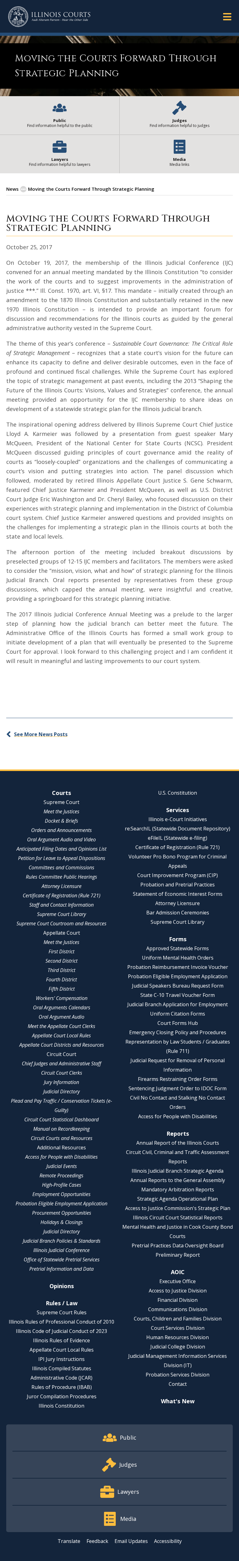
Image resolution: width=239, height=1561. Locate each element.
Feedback (97, 1541)
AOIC (178, 1272)
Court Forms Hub (177, 1023)
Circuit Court (61, 1054)
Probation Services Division (177, 1374)
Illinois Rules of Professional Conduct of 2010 (61, 1321)
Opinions (61, 1286)
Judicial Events (61, 1166)
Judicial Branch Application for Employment (177, 1004)
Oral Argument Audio (61, 1016)
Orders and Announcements (61, 830)
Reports (177, 1133)
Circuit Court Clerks (61, 1072)
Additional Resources (61, 1147)
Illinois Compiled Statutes (61, 1368)
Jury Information (61, 1082)
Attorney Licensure (62, 886)
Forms (177, 939)
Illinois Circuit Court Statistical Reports (178, 1217)
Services (177, 810)
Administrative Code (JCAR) (61, 1377)
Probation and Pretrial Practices (177, 884)
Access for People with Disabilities (61, 1156)
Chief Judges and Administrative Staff (61, 1063)
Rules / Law (61, 1303)
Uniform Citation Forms (177, 1013)
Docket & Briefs (61, 820)
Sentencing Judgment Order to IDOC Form (178, 1088)
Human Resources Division (177, 1337)
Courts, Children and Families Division (178, 1318)
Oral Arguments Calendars (61, 1007)
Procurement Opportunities (61, 1212)
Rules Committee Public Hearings (61, 876)
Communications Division (177, 1309)
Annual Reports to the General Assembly (177, 1180)
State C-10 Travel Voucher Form (177, 995)
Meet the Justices (61, 811)
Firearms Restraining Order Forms (178, 1079)
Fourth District (61, 979)
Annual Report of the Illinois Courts (177, 1142)
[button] (227, 16)
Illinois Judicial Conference (61, 1250)
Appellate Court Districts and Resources (61, 1044)
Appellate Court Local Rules (61, 1035)
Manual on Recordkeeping (61, 1128)
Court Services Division (177, 1328)
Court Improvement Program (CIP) (177, 875)
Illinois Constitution (61, 1405)
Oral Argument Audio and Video (61, 839)
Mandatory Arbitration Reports (177, 1189)
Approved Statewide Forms (177, 948)
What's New (177, 1401)
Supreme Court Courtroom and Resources (61, 923)
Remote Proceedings (61, 1175)
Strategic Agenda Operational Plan (177, 1198)
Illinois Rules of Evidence (61, 1340)
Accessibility (168, 1541)
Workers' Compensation (61, 998)
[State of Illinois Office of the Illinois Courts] (49, 16)
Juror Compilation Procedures (61, 1396)
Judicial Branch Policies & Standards (62, 1240)
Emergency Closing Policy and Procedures (177, 1032)
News (12, 189)
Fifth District (62, 988)
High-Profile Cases (61, 1184)
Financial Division (177, 1300)
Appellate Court (61, 932)
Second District (61, 960)
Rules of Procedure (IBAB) (61, 1387)
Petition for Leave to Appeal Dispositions (61, 858)
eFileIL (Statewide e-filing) (177, 837)
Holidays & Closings (61, 1222)
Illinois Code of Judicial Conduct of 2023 (61, 1331)
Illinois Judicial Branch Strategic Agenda (177, 1170)
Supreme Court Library (61, 914)
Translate (69, 1541)
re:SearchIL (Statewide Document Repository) (177, 828)
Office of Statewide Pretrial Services (62, 1259)
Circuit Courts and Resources (61, 1138)
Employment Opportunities (61, 1194)
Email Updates (131, 1541)
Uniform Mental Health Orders (177, 957)
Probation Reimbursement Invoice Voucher (177, 967)
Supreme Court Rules (62, 1312)
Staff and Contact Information (61, 904)
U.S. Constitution (177, 792)
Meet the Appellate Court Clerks (61, 1026)
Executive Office (177, 1281)
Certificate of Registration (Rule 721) (62, 895)
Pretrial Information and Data (61, 1268)
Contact (178, 1384)
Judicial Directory (61, 1091)
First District (61, 951)
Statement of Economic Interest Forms (178, 893)
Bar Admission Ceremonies (177, 912)
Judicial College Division (177, 1346)
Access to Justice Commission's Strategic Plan (177, 1208)
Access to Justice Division (178, 1290)
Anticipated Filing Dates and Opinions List (61, 848)
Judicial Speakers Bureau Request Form (177, 985)
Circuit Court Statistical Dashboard (61, 1119)
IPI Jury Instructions (61, 1359)
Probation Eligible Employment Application (61, 1203)
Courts (61, 793)
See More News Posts (41, 734)
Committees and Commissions (61, 867)
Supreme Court (61, 802)
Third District (61, 970)
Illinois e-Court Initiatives (177, 819)
